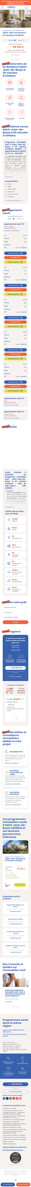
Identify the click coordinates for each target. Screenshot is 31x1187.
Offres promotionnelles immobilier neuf (14, 1129)
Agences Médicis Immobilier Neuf (14, 1147)
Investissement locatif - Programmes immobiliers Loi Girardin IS (14, 1116)
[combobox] (15, 617)
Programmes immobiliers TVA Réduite (14, 1135)
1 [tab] (11, 718)
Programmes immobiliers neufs (14, 1105)
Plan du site (17, 1174)
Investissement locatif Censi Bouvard (14, 1119)
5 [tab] (17, 718)
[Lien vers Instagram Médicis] (17, 1098)
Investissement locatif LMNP (11, 1122)
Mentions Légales (9, 1172)
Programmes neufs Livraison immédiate (14, 1137)
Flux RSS (15, 1175)
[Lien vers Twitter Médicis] (7, 1098)
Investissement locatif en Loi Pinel (12, 1110)
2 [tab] (12, 26)
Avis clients (23, 1174)
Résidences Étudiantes (9, 1144)
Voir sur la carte (15, 650)
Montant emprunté (10, 607)
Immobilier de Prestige (9, 1108)
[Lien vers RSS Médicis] (20, 1098)
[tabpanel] (15, 19)
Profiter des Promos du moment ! (15, 4)
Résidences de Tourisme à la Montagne (14, 1139)
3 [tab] (14, 718)
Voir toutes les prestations (13, 200)
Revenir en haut (15, 1180)
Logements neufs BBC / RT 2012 (12, 1127)
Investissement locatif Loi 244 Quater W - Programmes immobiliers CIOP (15, 1124)
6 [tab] (18, 26)
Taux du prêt (8, 612)
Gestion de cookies (9, 1174)
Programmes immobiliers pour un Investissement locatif (12, 1132)
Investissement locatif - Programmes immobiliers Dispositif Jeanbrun (14, 1113)
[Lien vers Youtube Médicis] (13, 1098)
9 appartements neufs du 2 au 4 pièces (15, 52)
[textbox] (16, 618)
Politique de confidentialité (20, 1172)
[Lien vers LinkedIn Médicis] (10, 1098)
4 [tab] (15, 26)
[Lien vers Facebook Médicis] (4, 1098)
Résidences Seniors (8, 1141)
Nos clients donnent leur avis (13, 1150)
